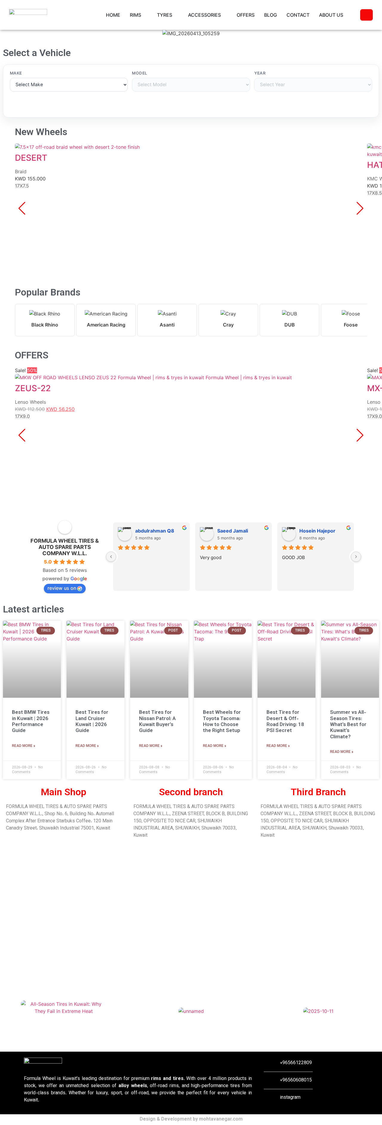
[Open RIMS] (145, 14)
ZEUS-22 (33, 388)
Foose (351, 325)
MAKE (16, 73)
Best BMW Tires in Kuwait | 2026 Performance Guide (31, 722)
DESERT (31, 158)
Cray (228, 325)
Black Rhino (44, 325)
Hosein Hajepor (317, 531)
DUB (289, 325)
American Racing (106, 325)
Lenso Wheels (30, 402)
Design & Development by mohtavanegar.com (191, 1119)
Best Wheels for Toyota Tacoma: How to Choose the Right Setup (222, 722)
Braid (21, 171)
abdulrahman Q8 (154, 531)
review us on (61, 588)
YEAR (260, 73)
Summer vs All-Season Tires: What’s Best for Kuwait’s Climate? (348, 725)
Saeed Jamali (232, 531)
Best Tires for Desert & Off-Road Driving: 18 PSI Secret (285, 722)
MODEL (139, 73)
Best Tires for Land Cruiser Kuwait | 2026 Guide (92, 722)
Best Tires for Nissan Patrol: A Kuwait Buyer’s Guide (157, 722)
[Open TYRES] (176, 14)
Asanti (167, 325)
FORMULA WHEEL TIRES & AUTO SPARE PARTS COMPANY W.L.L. (64, 547)
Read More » (23, 746)
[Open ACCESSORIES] (224, 14)
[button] (6, 33)
